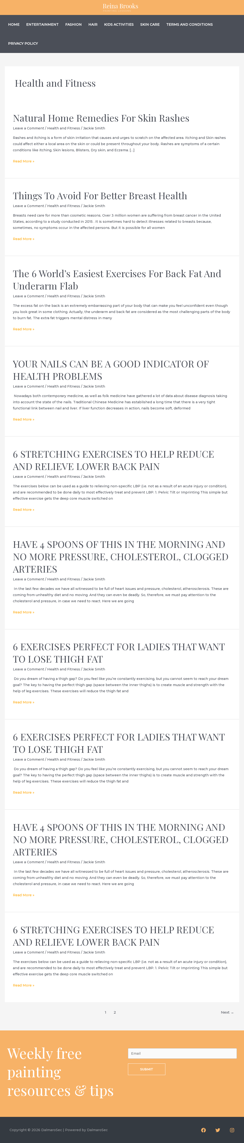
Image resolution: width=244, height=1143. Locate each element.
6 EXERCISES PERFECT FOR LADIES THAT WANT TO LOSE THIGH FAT (119, 652)
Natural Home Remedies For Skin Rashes (101, 117)
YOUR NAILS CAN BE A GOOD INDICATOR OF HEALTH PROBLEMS (111, 369)
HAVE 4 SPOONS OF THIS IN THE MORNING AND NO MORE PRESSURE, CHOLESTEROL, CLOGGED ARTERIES (121, 556)
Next (227, 1012)
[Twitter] (217, 1130)
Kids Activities (119, 24)
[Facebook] (203, 1130)
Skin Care (150, 24)
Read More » (23, 161)
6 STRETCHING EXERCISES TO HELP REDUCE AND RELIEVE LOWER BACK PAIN (113, 459)
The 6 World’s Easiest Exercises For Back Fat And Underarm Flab (117, 279)
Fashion (73, 24)
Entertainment (42, 24)
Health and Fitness (63, 128)
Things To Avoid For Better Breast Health (100, 195)
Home (14, 24)
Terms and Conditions (189, 24)
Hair (92, 24)
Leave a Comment (28, 128)
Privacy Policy (23, 43)
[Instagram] (232, 1130)
